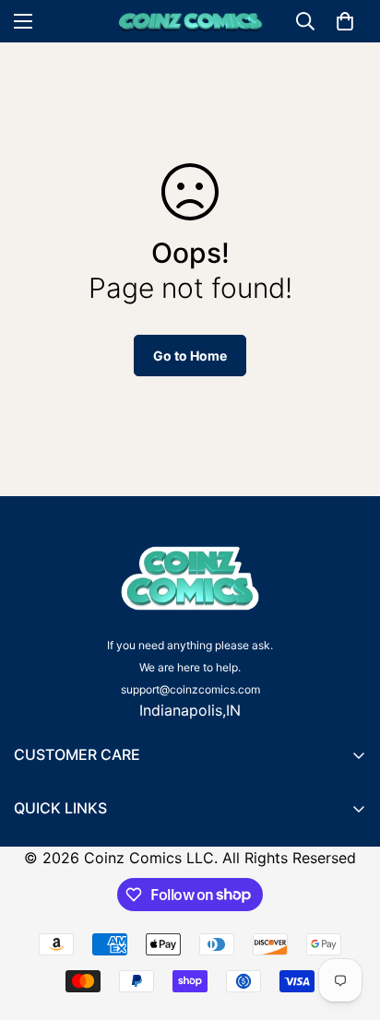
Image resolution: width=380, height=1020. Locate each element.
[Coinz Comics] (190, 21)
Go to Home (190, 355)
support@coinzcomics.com (190, 689)
